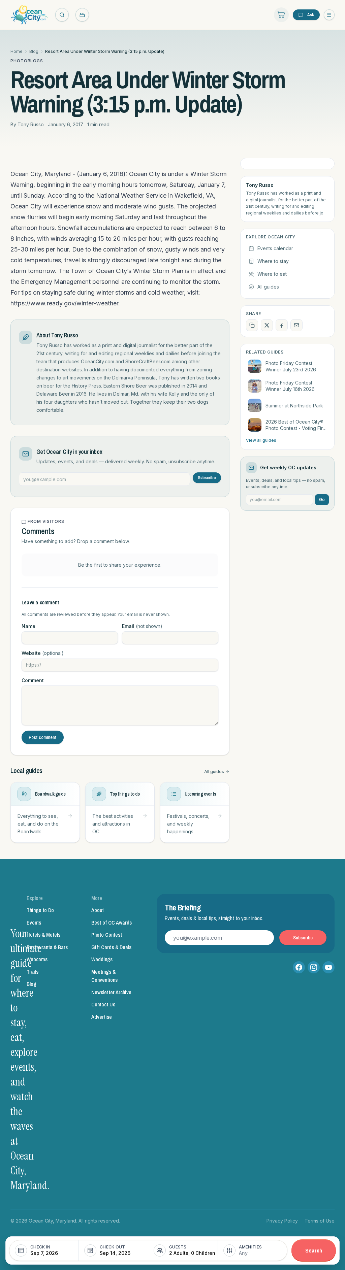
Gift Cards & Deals (111, 947)
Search (313, 1250)
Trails (32, 971)
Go (322, 499)
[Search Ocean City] (62, 15)
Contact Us (103, 1004)
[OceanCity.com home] (29, 15)
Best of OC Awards (111, 922)
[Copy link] (252, 325)
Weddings (102, 959)
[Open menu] (329, 14)
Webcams (37, 959)
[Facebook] (299, 967)
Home (16, 51)
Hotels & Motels (43, 934)
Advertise (101, 1017)
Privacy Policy (282, 1221)
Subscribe (207, 477)
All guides (214, 771)
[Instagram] (314, 967)
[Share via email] (296, 325)
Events (34, 922)
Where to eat (272, 274)
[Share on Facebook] (282, 325)
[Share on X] (267, 325)
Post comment (43, 737)
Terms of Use (320, 1221)
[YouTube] (328, 967)
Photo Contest (106, 934)
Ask (310, 15)
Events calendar (275, 248)
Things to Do (40, 910)
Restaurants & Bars (47, 947)
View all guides (261, 440)
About (97, 910)
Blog (33, 51)
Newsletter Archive (111, 992)
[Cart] (281, 14)
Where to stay (273, 261)
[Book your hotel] (82, 15)
